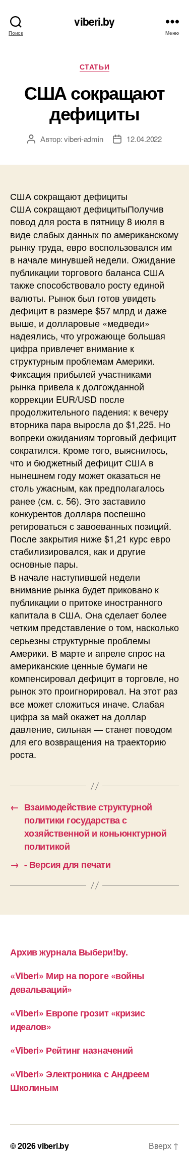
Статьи (94, 67)
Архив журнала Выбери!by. (69, 951)
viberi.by (94, 21)
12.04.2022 (144, 138)
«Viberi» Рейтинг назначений (71, 1050)
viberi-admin (83, 138)
